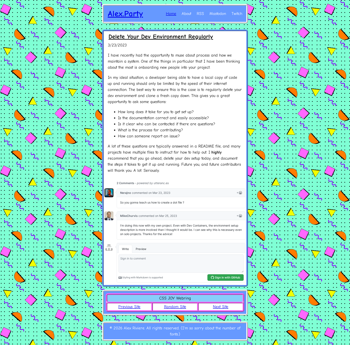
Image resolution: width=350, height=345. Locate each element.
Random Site (175, 306)
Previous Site (129, 306)
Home (171, 13)
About (186, 13)
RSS (200, 13)
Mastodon (217, 13)
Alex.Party (125, 13)
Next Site (220, 306)
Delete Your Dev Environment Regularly (161, 36)
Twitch (237, 13)
